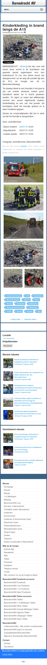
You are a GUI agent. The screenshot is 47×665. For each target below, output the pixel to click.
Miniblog (7, 499)
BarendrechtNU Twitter (13, 599)
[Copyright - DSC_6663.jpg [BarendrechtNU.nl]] (13, 278)
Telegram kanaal (11, 568)
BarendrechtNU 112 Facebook (16, 588)
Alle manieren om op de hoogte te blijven (21, 575)
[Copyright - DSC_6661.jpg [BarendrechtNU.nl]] (23, 225)
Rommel (29, 311)
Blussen (26, 300)
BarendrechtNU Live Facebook (16, 585)
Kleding (9, 311)
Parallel (19, 311)
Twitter (6, 558)
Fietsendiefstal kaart (12, 525)
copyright (23, 146)
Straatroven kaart (11, 522)
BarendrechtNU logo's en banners (18, 629)
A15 (27, 296)
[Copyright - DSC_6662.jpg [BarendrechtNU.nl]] (23, 253)
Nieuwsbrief (9, 552)
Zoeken (7, 535)
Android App (9, 549)
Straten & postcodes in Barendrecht (18, 541)
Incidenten (8, 512)
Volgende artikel (30, 319)
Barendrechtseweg (13, 300)
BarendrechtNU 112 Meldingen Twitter (20, 602)
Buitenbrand (33, 304)
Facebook (8, 562)
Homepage (8, 486)
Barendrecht (38, 296)
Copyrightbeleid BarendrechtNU (17, 632)
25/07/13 (23, 126)
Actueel (7, 490)
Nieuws (7, 493)
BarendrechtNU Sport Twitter (16, 619)
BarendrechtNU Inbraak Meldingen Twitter (21, 609)
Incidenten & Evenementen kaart (17, 519)
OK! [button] (23, 662)
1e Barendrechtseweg (14, 296)
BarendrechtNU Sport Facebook (17, 592)
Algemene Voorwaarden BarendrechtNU (20, 636)
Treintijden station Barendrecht (16, 509)
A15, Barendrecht (8, 338)
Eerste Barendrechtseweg (15, 307)
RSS (6, 555)
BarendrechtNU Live (12, 503)
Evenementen (9, 516)
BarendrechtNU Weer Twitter (16, 606)
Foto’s (24, 66)
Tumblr (7, 571)
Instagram (8, 565)
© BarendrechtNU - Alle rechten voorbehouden (23, 626)
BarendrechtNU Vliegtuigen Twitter (18, 615)
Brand (37, 300)
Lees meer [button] (7, 654)
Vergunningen (9, 532)
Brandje (9, 304)
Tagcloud (7, 538)
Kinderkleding (33, 307)
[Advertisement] (25, 17)
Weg (39, 311)
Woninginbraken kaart (13, 528)
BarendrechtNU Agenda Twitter (17, 612)
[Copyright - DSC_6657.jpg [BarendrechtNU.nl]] (23, 169)
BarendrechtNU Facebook (14, 582)
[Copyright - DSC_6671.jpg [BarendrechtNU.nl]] (34, 278)
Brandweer (20, 304)
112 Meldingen (10, 496)
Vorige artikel (15, 319)
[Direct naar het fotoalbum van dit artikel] (25, 32)
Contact (7, 643)
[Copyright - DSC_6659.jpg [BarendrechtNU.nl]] (23, 197)
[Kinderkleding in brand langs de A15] (23, 47)
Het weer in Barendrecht (14, 506)
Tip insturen (9, 646)
